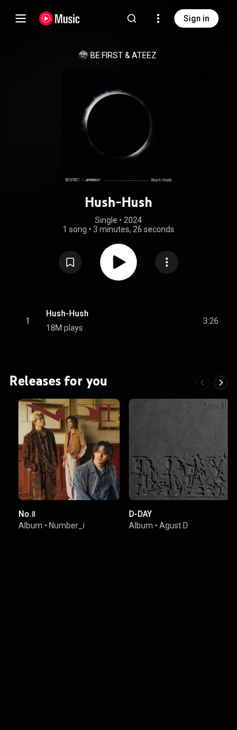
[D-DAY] (179, 449)
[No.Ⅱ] (69, 449)
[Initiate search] (132, 18)
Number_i (67, 525)
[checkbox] (210, 321)
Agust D (173, 525)
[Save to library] (70, 262)
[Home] (59, 18)
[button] (70, 262)
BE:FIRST (106, 55)
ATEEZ (144, 55)
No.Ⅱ (27, 514)
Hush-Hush (67, 313)
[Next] (221, 382)
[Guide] (21, 18)
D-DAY (140, 514)
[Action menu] (166, 262)
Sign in (196, 18)
